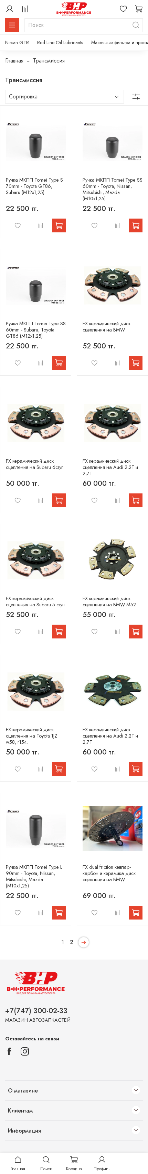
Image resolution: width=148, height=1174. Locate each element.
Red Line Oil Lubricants (60, 42)
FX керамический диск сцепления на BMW (106, 326)
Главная (14, 61)
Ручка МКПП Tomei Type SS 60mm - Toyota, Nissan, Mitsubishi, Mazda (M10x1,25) (112, 189)
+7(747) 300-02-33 (36, 1010)
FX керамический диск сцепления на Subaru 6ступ (35, 464)
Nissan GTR (17, 42)
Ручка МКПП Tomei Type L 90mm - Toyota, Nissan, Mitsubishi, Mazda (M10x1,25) (34, 876)
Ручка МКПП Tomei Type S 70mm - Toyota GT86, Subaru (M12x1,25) (34, 186)
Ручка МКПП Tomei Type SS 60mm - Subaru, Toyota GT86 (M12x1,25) (36, 329)
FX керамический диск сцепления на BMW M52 (109, 601)
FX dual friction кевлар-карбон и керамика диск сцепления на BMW (109, 873)
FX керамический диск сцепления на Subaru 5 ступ (35, 601)
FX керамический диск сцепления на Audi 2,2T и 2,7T (110, 467)
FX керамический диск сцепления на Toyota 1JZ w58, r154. (31, 735)
